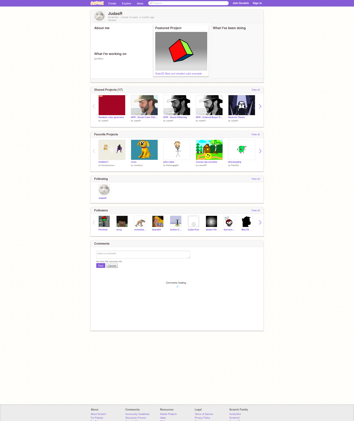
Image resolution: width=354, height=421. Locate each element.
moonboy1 (138, 165)
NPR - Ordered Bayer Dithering (209, 117)
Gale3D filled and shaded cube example (178, 73)
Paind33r (235, 165)
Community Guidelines (137, 414)
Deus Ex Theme (236, 117)
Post (100, 265)
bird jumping (234, 161)
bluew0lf (156, 229)
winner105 (211, 229)
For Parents (97, 417)
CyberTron (193, 229)
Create (112, 3)
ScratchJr (234, 417)
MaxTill (245, 229)
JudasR (104, 120)
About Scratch (98, 414)
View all (255, 89)
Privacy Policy (202, 417)
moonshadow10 (140, 229)
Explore (126, 3)
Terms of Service (204, 414)
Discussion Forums (135, 417)
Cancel (112, 265)
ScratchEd (235, 414)
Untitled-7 (103, 161)
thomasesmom (107, 165)
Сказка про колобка (206, 161)
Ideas (140, 3)
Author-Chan (176, 229)
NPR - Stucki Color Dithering (144, 117)
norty (119, 229)
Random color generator (111, 117)
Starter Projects (168, 414)
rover (134, 161)
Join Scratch (241, 3)
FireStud (102, 229)
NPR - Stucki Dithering (175, 117)
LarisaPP (203, 165)
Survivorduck (230, 229)
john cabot (168, 161)
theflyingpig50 (172, 165)
